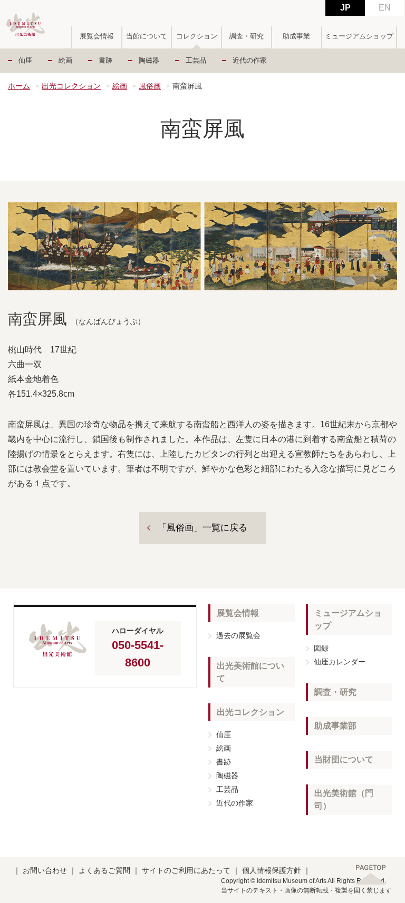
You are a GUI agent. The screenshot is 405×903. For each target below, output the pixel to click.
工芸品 (196, 60)
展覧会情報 (97, 36)
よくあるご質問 (104, 870)
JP (345, 7)
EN (385, 7)
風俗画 (150, 86)
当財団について (343, 759)
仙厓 (25, 60)
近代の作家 (250, 60)
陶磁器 (149, 60)
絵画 (65, 60)
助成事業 (296, 36)
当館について (146, 36)
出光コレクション (71, 86)
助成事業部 (335, 725)
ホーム (19, 86)
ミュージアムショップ (359, 36)
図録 (321, 648)
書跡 (105, 60)
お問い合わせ (45, 870)
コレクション (196, 36)
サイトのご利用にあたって (186, 870)
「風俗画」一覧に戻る (202, 528)
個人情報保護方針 (271, 870)
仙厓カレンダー (339, 661)
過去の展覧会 (238, 635)
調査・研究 (246, 36)
